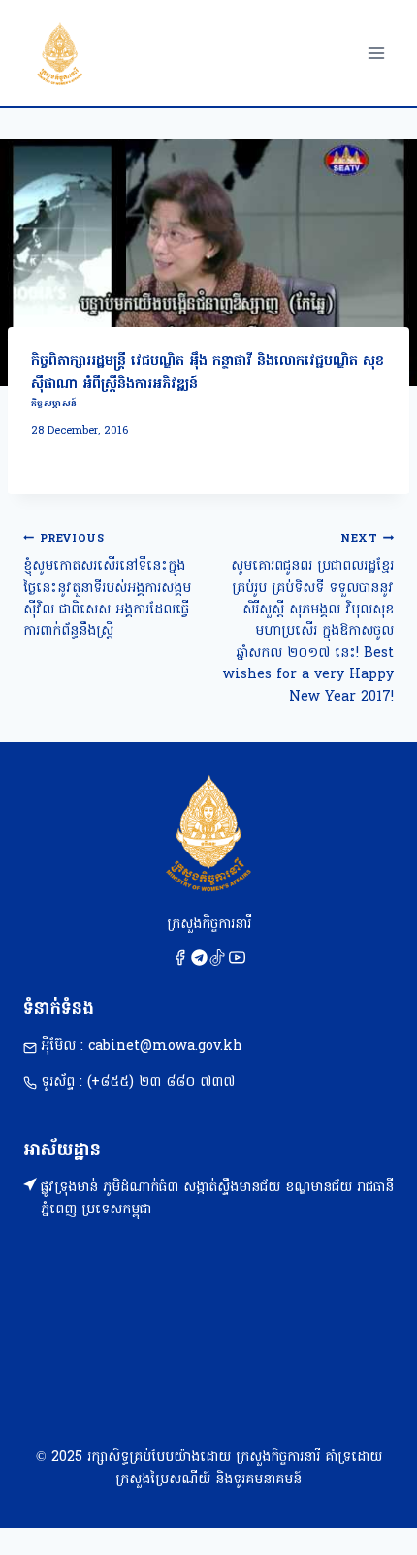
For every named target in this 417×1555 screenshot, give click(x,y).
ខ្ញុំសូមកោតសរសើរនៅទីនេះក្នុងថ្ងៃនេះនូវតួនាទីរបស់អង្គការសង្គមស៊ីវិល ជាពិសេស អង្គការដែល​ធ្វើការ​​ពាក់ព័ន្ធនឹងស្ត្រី (107, 587)
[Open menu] (376, 53)
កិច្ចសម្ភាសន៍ (54, 404)
